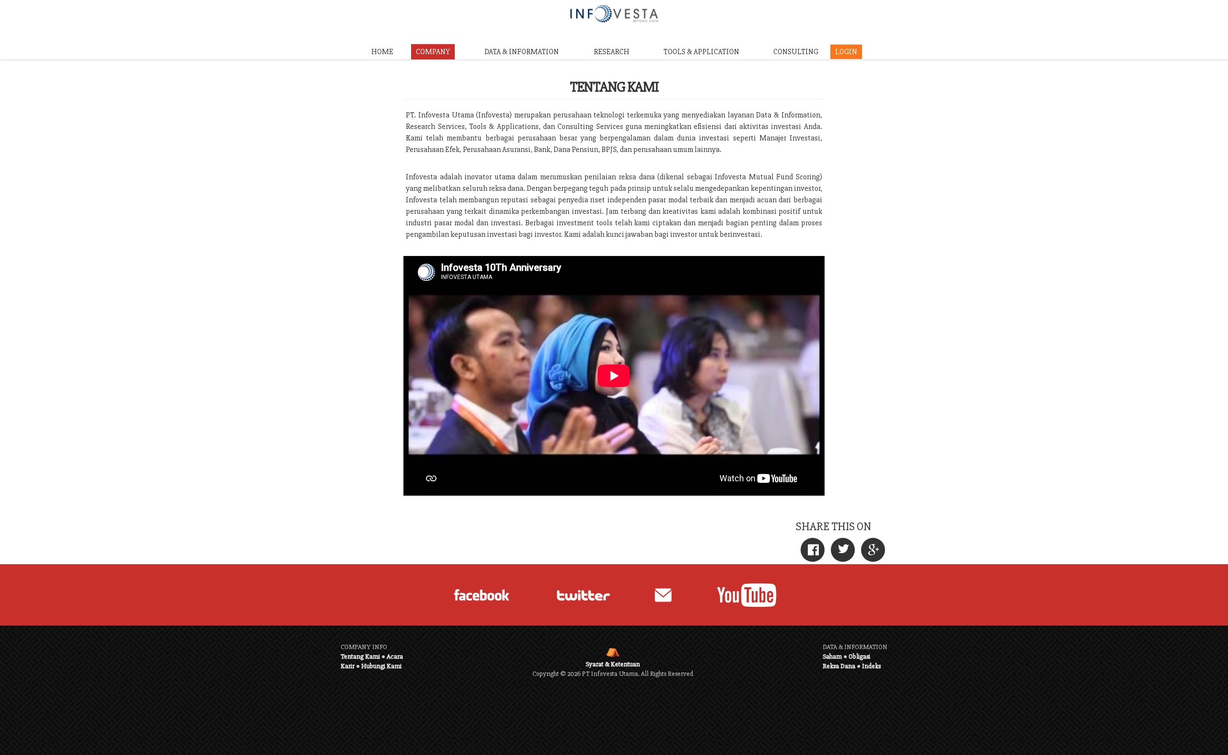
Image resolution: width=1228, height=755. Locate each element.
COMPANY (433, 52)
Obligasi (859, 656)
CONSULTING (795, 52)
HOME (382, 52)
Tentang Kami (360, 656)
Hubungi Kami (381, 666)
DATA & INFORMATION (521, 52)
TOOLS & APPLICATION (701, 52)
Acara (395, 656)
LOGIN (846, 52)
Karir (347, 666)
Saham (832, 656)
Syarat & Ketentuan (613, 664)
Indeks (871, 666)
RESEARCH (611, 52)
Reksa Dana (839, 666)
